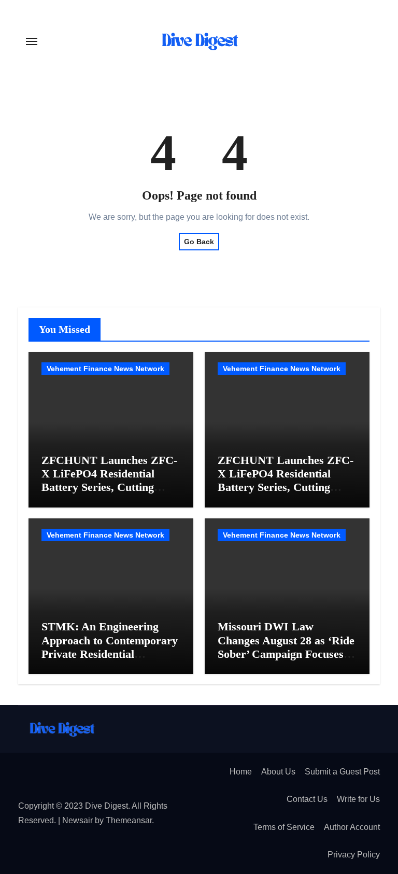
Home (241, 771)
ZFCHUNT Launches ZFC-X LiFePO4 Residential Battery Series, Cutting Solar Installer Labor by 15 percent (109, 487)
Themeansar (129, 820)
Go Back (199, 241)
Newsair (77, 820)
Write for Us (358, 799)
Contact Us (307, 799)
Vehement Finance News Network (105, 368)
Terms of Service (284, 827)
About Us (278, 771)
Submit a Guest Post (342, 771)
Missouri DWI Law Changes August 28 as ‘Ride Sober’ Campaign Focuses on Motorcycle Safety (286, 647)
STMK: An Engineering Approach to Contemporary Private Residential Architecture (109, 647)
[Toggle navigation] (31, 41)
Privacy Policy (354, 854)
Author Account (352, 827)
